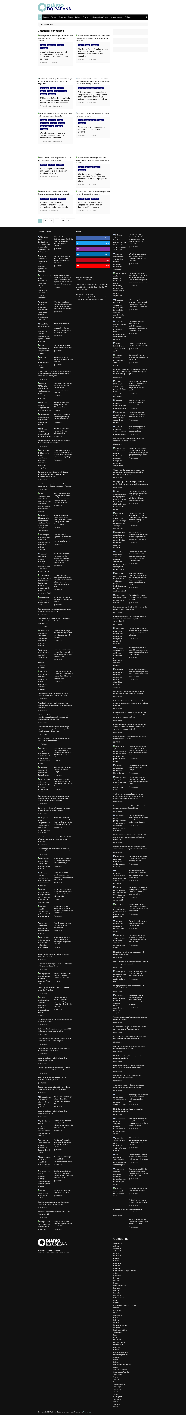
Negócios (53, 123)
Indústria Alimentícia (120, 1325)
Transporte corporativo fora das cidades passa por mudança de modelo (55, 1020)
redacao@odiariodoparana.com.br (92, 299)
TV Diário (128, 17)
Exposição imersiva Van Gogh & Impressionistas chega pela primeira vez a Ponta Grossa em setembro (54, 55)
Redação (44, 62)
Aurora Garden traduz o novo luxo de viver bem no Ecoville (63, 599)
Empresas (52, 120)
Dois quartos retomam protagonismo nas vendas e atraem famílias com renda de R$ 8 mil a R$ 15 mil (63, 820)
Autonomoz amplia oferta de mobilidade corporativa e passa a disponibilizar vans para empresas (63, 653)
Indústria (116, 1322)
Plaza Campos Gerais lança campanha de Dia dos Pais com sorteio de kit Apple (53, 170)
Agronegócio (117, 1243)
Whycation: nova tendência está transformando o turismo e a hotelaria (91, 129)
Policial (77, 17)
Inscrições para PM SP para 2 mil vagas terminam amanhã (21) (63, 1223)
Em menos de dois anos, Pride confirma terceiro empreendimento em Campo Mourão (54, 809)
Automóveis (117, 1251)
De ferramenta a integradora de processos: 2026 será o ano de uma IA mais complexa (54, 1030)
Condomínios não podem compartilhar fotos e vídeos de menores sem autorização (53, 1203)
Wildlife (115, 1406)
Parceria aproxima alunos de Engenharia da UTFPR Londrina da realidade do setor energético (63, 892)
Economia (62, 17)
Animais (116, 1246)
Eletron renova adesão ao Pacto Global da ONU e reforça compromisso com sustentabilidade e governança (55, 839)
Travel (115, 1392)
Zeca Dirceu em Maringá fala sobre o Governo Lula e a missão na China (138, 1221)
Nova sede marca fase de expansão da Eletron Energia (62, 769)
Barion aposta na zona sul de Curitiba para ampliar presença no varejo (62, 860)
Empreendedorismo (120, 1285)
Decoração (117, 1275)
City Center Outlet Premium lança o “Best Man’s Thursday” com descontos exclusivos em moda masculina (93, 52)
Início (41, 24)
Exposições (51, 45)
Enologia (116, 1293)
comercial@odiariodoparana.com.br (93, 297)
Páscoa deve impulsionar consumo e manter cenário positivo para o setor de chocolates (53, 694)
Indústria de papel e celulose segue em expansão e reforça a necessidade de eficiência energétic (62, 1001)
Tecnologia (117, 1387)
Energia (116, 1290)
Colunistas (117, 1263)
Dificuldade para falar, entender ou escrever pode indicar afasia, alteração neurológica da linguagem (63, 305)
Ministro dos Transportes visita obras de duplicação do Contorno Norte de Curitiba (62, 1143)
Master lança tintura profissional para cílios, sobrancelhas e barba (52, 1059)
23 (63, 221)
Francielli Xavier (46, 106)
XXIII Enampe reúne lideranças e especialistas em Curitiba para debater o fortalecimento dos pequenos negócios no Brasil (63, 580)
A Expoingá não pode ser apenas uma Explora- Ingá (138, 1201)
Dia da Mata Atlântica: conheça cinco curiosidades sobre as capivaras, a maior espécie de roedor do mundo (63, 328)
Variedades (44, 48)
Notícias (46, 17)
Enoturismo (117, 1295)
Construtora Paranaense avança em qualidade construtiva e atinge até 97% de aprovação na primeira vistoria (62, 558)
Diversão (81, 199)
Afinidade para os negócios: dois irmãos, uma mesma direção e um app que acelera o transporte (63, 537)
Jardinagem (117, 1332)
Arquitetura (117, 1248)
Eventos (43, 45)
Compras (81, 88)
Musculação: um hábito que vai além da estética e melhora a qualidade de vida (63, 1100)
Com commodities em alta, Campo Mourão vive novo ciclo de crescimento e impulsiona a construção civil (54, 621)
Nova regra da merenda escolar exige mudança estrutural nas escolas (62, 416)
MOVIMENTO (44, 123)
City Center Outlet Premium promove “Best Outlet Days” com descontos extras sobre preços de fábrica (92, 177)
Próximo (70, 221)
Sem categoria (118, 1374)
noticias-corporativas (120, 1355)
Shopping (60, 45)
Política (53, 17)
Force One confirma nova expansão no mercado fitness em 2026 (62, 925)
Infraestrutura (117, 1327)
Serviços (43, 94)
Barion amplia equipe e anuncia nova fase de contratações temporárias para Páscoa (62, 940)
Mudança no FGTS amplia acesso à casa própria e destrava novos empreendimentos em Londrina (63, 387)
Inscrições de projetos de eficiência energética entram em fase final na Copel (54, 1049)
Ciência (53, 88)
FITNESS (116, 1313)
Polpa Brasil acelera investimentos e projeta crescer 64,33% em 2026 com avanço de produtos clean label (55, 705)
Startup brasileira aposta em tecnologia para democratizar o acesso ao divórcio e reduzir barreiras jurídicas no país (53, 474)
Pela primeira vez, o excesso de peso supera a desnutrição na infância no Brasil (54, 441)
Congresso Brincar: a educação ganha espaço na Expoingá (63, 359)
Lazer (87, 45)
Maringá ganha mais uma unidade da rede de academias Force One (53, 955)
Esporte (116, 1303)
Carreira (116, 1258)
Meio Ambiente (118, 1340)
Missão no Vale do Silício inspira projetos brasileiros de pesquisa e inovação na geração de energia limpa (63, 453)
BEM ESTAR (44, 88)
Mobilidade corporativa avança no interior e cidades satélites (61, 404)
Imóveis (116, 1320)
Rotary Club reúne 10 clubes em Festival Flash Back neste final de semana (54, 739)
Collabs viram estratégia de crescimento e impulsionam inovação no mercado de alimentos (63, 633)
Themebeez (87, 1412)
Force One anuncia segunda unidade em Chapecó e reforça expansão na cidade (55, 965)
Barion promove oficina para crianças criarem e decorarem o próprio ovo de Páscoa (63, 782)
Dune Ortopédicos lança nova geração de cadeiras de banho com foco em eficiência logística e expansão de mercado (62, 497)
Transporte (117, 1389)
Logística (116, 1337)
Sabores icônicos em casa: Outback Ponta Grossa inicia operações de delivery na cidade (54, 204)
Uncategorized (118, 1397)
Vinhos (115, 1402)
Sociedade (59, 126)
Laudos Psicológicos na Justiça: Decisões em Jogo (63, 346)
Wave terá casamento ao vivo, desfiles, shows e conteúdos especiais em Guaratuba (53, 135)
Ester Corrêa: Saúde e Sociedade (124, 1305)
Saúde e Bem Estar (60, 91)
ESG (115, 1300)
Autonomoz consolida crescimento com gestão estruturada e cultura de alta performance (63, 876)
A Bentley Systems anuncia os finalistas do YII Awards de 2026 (54, 1213)
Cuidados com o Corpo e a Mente (124, 1271)
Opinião (116, 1357)
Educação (116, 1283)
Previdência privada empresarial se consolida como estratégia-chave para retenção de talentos (54, 850)
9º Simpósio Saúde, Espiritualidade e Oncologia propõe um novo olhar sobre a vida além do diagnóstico (55, 100)
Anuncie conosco (116, 17)
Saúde (50, 91)
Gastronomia (90, 88)
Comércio (89, 167)
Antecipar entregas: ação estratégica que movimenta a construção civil (52, 1078)
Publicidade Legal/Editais (99, 17)
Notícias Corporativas (47, 126)
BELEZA (81, 45)
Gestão (115, 1317)
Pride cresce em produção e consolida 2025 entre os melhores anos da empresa (63, 1159)
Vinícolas (116, 1404)
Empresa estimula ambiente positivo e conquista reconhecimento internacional (54, 610)
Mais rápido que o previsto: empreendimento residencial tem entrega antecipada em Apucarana (55, 485)
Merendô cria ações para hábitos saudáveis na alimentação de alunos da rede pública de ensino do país (62, 752)
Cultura (70, 17)
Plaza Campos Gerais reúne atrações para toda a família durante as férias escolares (90, 204)
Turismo (85, 17)
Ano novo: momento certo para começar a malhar (62, 1191)
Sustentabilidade (119, 1384)
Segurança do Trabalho (121, 1372)
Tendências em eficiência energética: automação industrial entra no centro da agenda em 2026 (63, 1124)
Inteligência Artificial (120, 1330)
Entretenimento (118, 1298)
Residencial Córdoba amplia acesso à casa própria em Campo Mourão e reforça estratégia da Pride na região (63, 519)
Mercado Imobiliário (120, 1342)
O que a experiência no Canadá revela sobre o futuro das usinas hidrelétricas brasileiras (54, 1068)
